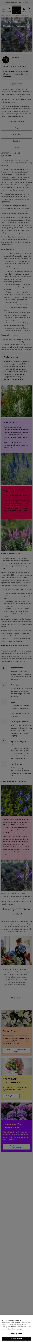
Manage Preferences (16, 1333)
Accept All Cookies (16, 1338)
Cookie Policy (24, 1329)
